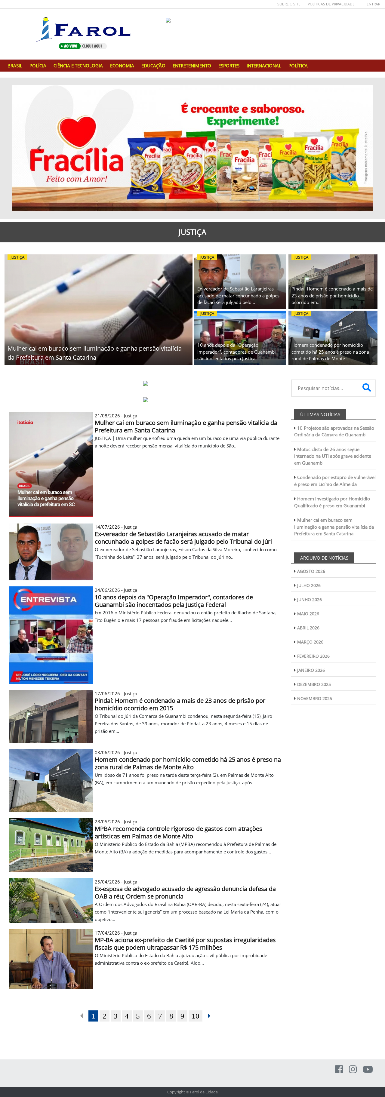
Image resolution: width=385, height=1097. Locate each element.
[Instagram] (353, 1069)
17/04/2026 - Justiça (185, 940)
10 (195, 1016)
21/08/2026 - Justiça (186, 423)
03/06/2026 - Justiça (188, 759)
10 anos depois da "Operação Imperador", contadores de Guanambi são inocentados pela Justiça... (236, 351)
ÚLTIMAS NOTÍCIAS (320, 414)
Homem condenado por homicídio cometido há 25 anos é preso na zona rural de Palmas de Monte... (330, 351)
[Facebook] (339, 1069)
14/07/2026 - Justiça (183, 534)
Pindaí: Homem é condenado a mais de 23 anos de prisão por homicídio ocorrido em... (332, 295)
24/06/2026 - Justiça (174, 597)
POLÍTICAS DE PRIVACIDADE (331, 4)
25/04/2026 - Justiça (185, 889)
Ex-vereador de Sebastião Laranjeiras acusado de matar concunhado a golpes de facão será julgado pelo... (238, 295)
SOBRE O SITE (288, 4)
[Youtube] (368, 1069)
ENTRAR (373, 4)
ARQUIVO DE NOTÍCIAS (324, 558)
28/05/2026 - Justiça (178, 829)
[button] (39, 148)
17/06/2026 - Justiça (180, 700)
